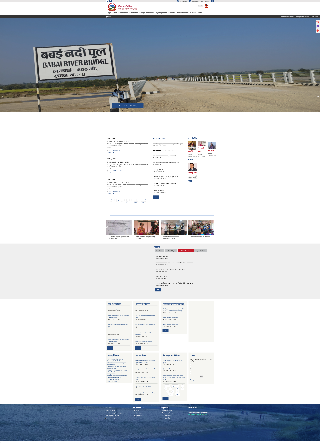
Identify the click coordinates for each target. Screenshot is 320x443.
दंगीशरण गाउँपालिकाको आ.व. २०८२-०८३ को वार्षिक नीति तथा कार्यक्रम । (175, 283)
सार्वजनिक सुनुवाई (166, 415)
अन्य (156, 197)
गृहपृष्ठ (109, 13)
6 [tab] (165, 133)
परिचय (115, 13)
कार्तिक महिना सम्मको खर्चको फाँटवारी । (144, 386)
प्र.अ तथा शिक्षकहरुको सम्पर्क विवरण (115, 359)
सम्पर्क (200, 13)
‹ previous (120, 200)
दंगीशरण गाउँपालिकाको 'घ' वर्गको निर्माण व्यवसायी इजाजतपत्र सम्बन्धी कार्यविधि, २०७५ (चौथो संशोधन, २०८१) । (174, 377)
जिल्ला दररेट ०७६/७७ (140, 309)
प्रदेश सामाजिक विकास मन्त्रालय (114, 377)
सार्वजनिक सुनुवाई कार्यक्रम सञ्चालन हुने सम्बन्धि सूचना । (265, 16)
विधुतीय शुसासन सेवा (161, 13)
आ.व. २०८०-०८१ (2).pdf (115, 170)
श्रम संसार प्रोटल (111, 364)
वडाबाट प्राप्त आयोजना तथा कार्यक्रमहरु (144, 341)
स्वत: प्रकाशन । (112, 138)
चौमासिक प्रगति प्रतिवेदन (168, 413)
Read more (111, 152)
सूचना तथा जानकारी (182, 13)
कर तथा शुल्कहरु (110, 418)
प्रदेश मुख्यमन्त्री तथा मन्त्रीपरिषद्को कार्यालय (116, 366)
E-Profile (193, 13)
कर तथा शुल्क (171, 251)
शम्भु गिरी (190, 151)
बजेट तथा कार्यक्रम (186, 251)
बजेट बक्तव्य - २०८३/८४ (162, 256)
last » (143, 202)
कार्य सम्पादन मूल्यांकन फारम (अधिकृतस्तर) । (165, 156)
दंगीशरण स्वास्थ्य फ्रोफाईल (113, 379)
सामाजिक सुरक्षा (138, 413)
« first (111, 200)
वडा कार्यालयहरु (124, 13)
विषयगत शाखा (134, 13)
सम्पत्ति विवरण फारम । (160, 190)
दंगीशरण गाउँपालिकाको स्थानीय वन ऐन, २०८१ (172, 369)
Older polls (193, 380)
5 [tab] (163, 133)
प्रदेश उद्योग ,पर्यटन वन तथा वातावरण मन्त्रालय (117, 375)
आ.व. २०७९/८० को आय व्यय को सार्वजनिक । (145, 393)
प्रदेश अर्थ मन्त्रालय (111, 368)
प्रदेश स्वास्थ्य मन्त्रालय (112, 381)
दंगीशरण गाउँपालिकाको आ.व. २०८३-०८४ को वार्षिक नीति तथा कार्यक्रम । (175, 263)
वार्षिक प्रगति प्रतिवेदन (167, 410)
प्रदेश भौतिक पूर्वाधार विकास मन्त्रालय (115, 372)
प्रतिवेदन (172, 13)
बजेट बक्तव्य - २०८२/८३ (162, 276)
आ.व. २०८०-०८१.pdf (114, 150)
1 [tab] (155, 133)
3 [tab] (159, 133)
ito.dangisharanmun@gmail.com (198, 412)
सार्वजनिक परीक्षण (166, 418)
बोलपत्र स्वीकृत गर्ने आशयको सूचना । (171, 317)
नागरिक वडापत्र (138, 415)
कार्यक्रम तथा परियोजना (147, 13)
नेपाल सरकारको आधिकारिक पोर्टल (114, 361)
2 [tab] (157, 133)
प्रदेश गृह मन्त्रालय (111, 374)
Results (192, 381)
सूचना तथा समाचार (111, 410)
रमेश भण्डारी (211, 150)
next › (136, 202)
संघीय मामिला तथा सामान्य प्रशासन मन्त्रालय (116, 363)
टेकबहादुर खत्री (192, 172)
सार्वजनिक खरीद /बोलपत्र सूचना (114, 413)
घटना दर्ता (159, 251)
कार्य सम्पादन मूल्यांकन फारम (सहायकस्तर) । (165, 163)
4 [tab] (161, 133)
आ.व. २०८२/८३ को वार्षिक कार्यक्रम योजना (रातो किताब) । (171, 270)
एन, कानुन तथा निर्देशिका (112, 415)
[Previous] (1, 96)
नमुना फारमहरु (200, 251)
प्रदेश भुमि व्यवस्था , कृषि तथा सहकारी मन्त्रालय (117, 370)
